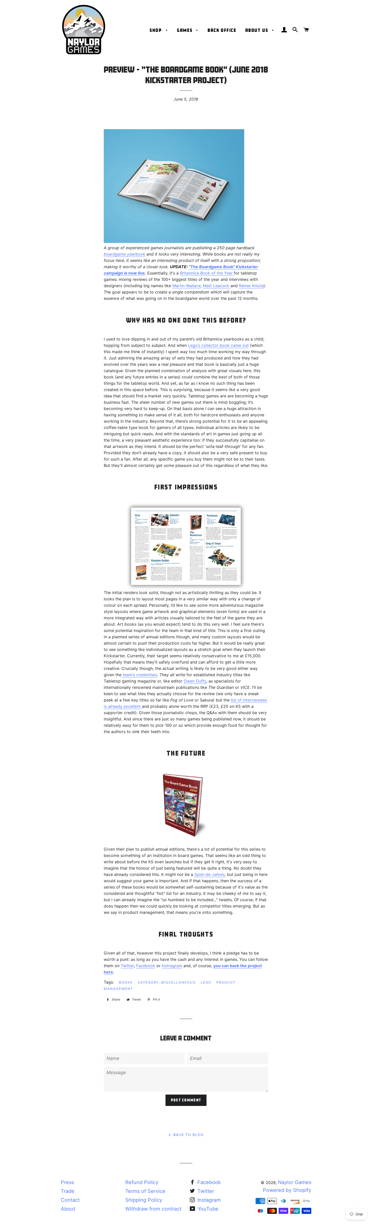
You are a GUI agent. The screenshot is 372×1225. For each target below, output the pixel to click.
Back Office (222, 30)
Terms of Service (145, 1191)
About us (257, 30)
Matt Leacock (217, 285)
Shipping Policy (143, 1200)
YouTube (207, 1209)
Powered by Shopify (287, 1190)
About (68, 1209)
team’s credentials (139, 674)
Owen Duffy (195, 681)
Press (67, 1182)
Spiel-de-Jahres (209, 874)
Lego (206, 982)
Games (185, 30)
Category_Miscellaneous (167, 982)
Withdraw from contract (153, 1209)
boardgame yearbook (124, 254)
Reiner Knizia (251, 285)
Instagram (208, 1200)
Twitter (127, 965)
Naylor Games (294, 1182)
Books (126, 982)
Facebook (145, 965)
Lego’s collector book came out (218, 345)
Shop (156, 30)
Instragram (172, 965)
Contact (70, 1200)
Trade (67, 1191)
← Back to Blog (186, 1134)
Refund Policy (141, 1182)
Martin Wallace (186, 285)
